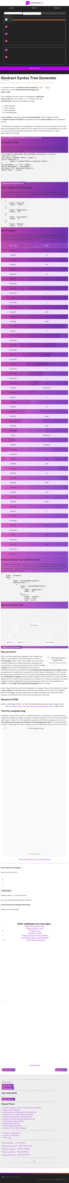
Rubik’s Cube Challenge (11, 1110)
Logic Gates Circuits (26, 1146)
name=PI (9, 642)
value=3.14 (21, 642)
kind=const (34, 625)
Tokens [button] (23, 138)
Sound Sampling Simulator (12, 1126)
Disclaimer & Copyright (43, 1179)
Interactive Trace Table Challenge (14, 1128)
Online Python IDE (23, 1155)
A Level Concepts (26, 82)
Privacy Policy (52, 1179)
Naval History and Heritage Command (37, 859)
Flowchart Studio (22, 1152)
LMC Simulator (20, 1143)
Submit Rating (6, 891)
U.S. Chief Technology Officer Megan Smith (38, 706)
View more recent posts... (12, 1133)
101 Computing (63, 1179)
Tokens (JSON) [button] (15, 138)
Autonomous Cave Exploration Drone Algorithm (19, 1112)
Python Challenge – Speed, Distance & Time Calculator (22, 1108)
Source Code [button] (5, 138)
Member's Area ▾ (34, 68)
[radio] (35, 877)
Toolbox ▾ (57, 8)
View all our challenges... (11, 1135)
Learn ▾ (11, 8)
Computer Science (36, 82)
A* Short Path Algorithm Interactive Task (17, 1117)
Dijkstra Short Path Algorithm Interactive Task (19, 1119)
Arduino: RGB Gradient (9, 1070)
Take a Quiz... (7, 1137)
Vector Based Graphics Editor (13, 1121)
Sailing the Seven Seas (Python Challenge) (18, 1114)
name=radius (49, 642)
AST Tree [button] (37, 138)
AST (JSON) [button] (30, 138)
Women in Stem (16, 706)
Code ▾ (34, 8)
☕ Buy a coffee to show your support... (11, 1176)
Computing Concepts (47, 82)
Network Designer (23, 1149)
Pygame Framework (61, 1070)
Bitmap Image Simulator (11, 1123)
